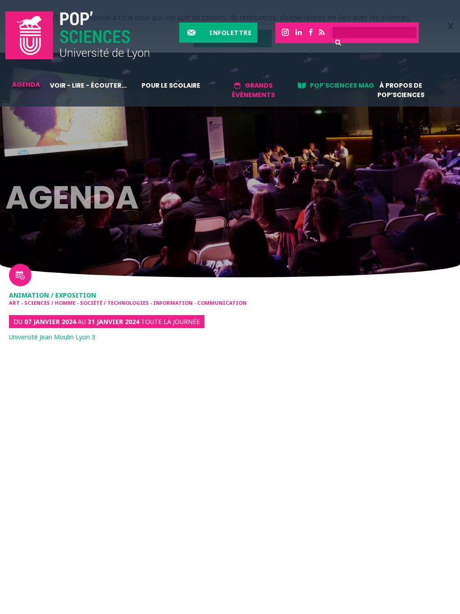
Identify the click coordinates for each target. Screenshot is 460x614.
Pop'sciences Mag (342, 85)
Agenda (26, 84)
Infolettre (230, 32)
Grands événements (253, 90)
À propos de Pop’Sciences (401, 90)
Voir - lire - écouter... (88, 85)
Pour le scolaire (171, 85)
